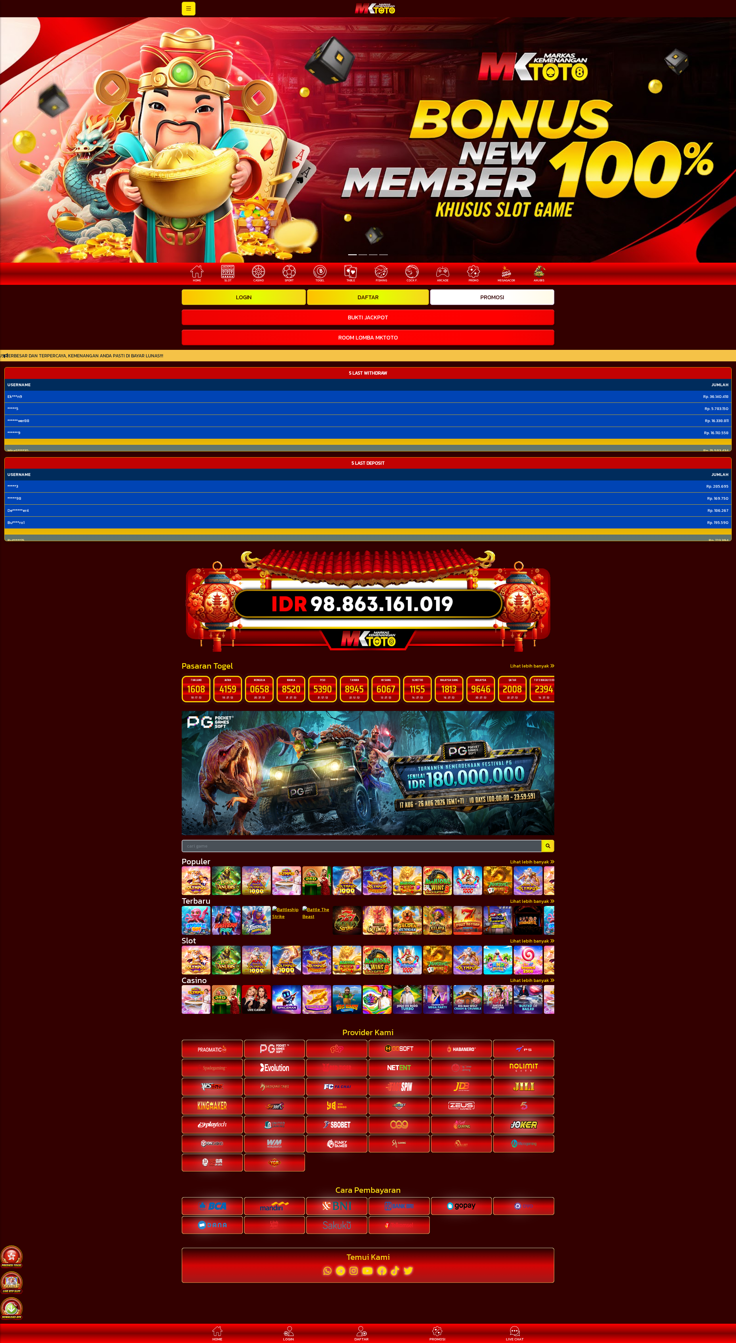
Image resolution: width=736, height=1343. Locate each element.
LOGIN (244, 297)
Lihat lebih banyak (530, 665)
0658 (227, 689)
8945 (322, 689)
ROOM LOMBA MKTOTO (368, 337)
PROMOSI (492, 297)
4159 (196, 689)
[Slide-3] (383, 254)
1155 (385, 689)
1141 (544, 689)
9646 (449, 689)
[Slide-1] (363, 254)
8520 (259, 689)
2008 (480, 689)
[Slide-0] (352, 254)
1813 (417, 689)
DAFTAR (368, 297)
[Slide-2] (373, 254)
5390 (291, 689)
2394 (512, 689)
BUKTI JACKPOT (368, 317)
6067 (354, 689)
